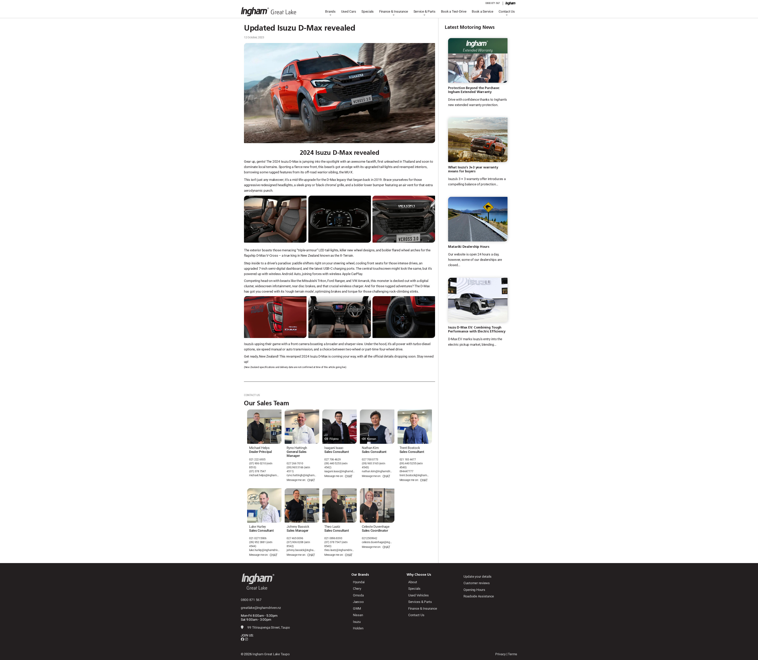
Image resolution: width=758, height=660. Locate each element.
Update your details (477, 576)
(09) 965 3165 (370, 463)
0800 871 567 (492, 3)
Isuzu (357, 622)
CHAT (311, 480)
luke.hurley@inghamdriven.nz (264, 550)
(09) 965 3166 (295, 467)
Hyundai (359, 582)
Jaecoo (358, 602)
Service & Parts (424, 11)
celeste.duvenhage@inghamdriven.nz (377, 542)
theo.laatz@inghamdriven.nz (339, 550)
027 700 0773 (370, 459)
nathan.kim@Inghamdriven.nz (377, 471)
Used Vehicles (418, 595)
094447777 (406, 471)
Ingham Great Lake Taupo (271, 654)
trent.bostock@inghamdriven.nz (415, 475)
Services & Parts (420, 602)
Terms (512, 654)
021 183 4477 (408, 459)
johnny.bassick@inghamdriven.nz (302, 550)
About (412, 582)
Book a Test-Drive (453, 11)
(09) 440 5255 (408, 463)
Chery (357, 589)
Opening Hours (474, 590)
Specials (367, 11)
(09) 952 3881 (257, 542)
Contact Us (507, 11)
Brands (330, 11)
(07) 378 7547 (257, 471)
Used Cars (348, 11)
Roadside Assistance (478, 596)
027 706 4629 (332, 459)
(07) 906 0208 (295, 542)
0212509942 (369, 538)
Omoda (358, 595)
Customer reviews (476, 583)
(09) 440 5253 (332, 463)
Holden (358, 628)
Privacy (500, 654)
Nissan (358, 615)
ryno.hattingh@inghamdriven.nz (302, 475)
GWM (357, 608)
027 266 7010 (295, 463)
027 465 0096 (295, 538)
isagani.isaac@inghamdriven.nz (339, 471)
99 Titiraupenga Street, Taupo (268, 627)
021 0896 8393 (333, 538)
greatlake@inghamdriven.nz (261, 608)
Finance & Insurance (393, 11)
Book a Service (482, 11)
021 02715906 (257, 538)
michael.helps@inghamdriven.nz (264, 475)
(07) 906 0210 (257, 463)
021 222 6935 (257, 459)
